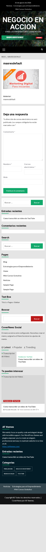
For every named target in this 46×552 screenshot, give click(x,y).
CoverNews (17, 500)
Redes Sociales (9, 473)
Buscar (5, 309)
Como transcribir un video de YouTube (19, 218)
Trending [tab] (30, 347)
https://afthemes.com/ (11, 446)
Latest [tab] (7, 347)
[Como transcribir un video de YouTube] (9, 354)
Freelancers (22, 357)
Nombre (7, 164)
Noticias (9, 6)
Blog (5, 262)
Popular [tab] (17, 347)
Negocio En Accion (23, 23)
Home (5, 271)
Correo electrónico (29, 165)
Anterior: (9, 98)
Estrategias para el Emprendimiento (27, 6)
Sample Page (8, 285)
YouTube (29, 357)
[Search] (41, 49)
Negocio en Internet (23, 469)
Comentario (9, 132)
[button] (4, 49)
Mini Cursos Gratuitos (23, 9)
